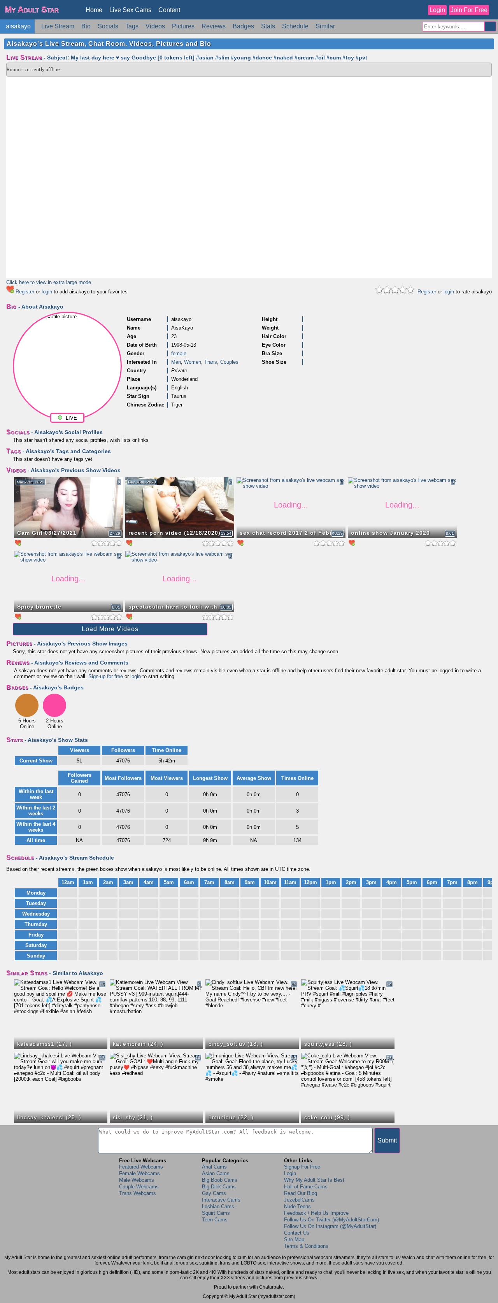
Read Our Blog (300, 1193)
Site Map (294, 1239)
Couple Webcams (139, 1187)
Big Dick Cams (219, 1187)
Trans (210, 362)
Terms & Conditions (306, 1246)
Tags (132, 26)
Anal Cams (214, 1167)
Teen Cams (215, 1220)
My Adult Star (32, 9)
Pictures (183, 26)
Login (437, 10)
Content (169, 10)
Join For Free (469, 10)
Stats (268, 26)
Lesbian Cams (218, 1206)
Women (192, 362)
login (47, 292)
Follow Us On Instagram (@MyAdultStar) (330, 1226)
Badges (243, 26)
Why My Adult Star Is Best (314, 1180)
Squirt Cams (216, 1213)
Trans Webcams (137, 1193)
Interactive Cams (221, 1200)
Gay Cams (214, 1193)
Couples (229, 362)
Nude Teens (297, 1206)
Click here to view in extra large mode (48, 282)
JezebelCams (299, 1200)
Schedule (295, 26)
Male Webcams (136, 1180)
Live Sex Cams (130, 10)
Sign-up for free (105, 676)
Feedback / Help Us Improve (316, 1213)
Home (94, 10)
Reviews (214, 26)
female (178, 353)
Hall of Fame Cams (306, 1187)
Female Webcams (139, 1173)
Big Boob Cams (219, 1180)
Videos (155, 26)
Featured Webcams (141, 1167)
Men (176, 362)
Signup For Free (302, 1167)
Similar (325, 26)
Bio (86, 26)
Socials (108, 26)
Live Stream (57, 26)
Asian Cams (216, 1173)
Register (25, 292)
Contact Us (296, 1233)
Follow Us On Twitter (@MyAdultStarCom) (331, 1220)
